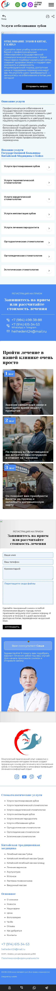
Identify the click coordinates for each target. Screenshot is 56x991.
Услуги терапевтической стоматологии (27, 805)
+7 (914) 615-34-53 (15, 944)
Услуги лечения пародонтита (22, 819)
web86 (14, 977)
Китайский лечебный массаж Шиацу (26, 863)
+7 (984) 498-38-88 (27, 320)
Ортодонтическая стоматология (23, 827)
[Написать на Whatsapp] (17, 4)
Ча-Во (10, 922)
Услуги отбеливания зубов (21, 823)
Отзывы (11, 926)
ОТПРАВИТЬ (12, 627)
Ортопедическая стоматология (23, 832)
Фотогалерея (14, 917)
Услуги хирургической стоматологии (26, 810)
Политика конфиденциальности (20, 958)
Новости (11, 904)
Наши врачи (13, 908)
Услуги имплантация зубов (21, 814)
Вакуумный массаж (17, 885)
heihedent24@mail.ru (13, 949)
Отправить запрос (37, 86)
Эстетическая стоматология (21, 836)
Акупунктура (13, 872)
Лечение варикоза (16, 867)
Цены (10, 913)
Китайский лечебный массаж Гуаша (25, 858)
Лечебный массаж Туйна (19, 854)
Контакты (12, 935)
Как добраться (14, 931)
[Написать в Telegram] (24, 4)
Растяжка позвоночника (19, 881)
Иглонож (11, 876)
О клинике (12, 899)
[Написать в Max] (30, 4)
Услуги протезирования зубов (23, 801)
